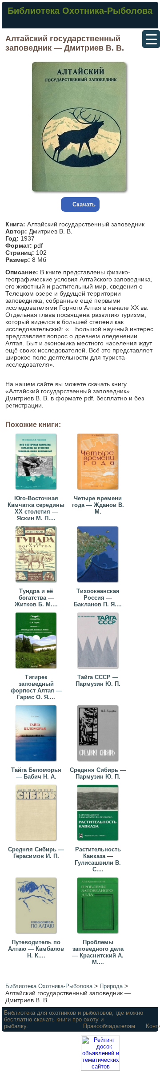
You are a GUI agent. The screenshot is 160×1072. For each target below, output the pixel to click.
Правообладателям (109, 1026)
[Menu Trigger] (151, 39)
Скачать (84, 204)
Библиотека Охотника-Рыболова (80, 11)
